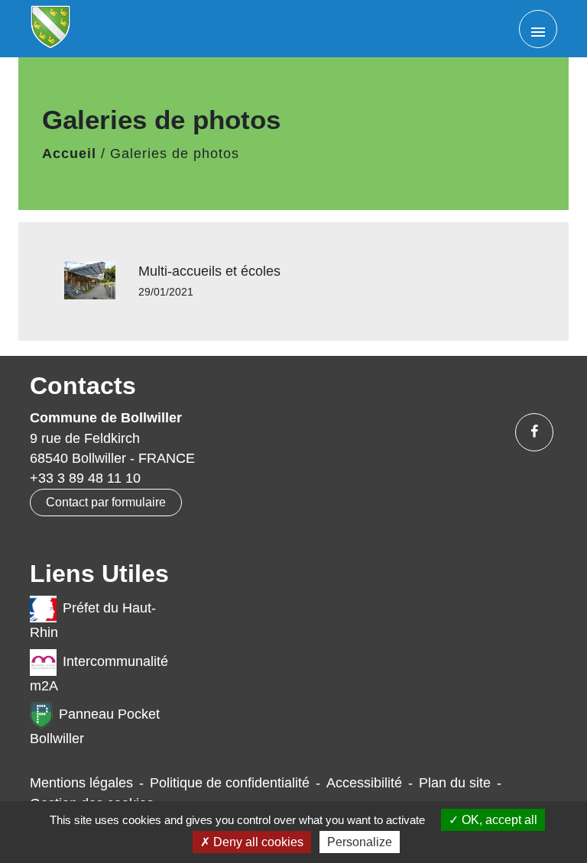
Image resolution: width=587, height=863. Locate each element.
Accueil (69, 153)
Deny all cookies (256, 842)
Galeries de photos (174, 153)
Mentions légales (81, 782)
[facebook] (534, 432)
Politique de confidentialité (230, 782)
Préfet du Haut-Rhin (93, 620)
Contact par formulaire (106, 502)
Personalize (359, 842)
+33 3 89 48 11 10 (85, 478)
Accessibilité (364, 782)
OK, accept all (498, 819)
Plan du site (455, 782)
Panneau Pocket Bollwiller (95, 726)
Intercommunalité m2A (99, 673)
